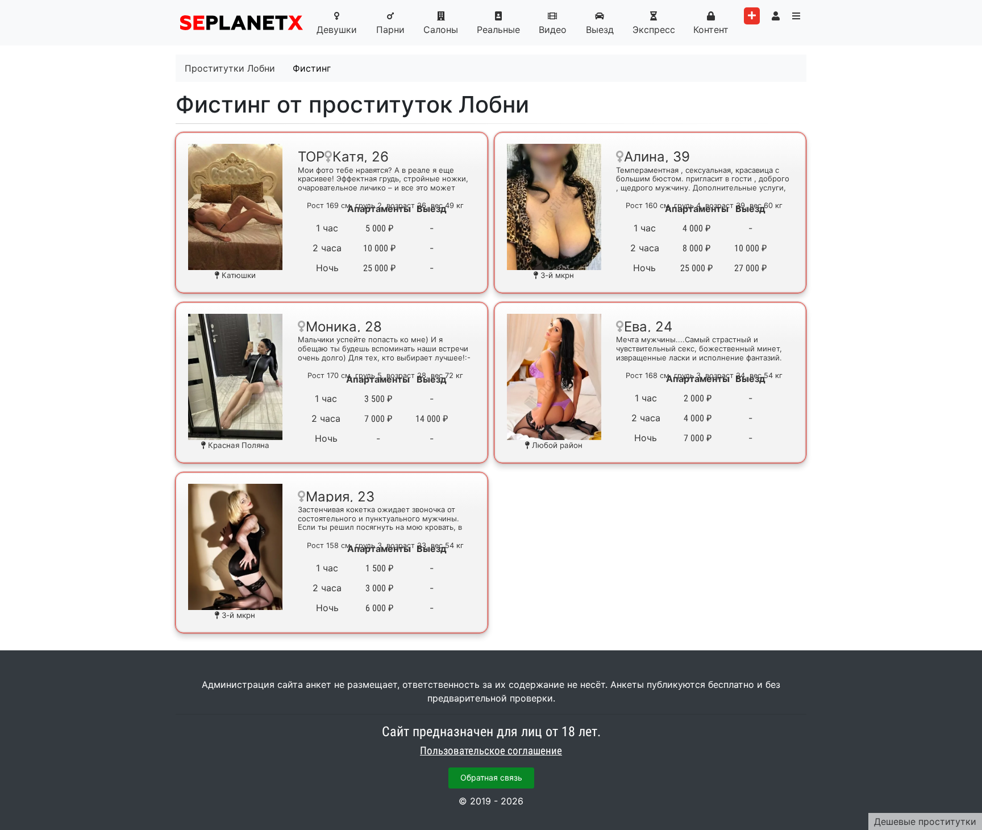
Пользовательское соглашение (491, 751)
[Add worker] (752, 15)
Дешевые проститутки (925, 821)
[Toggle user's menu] (775, 16)
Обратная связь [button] (491, 777)
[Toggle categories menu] (796, 16)
